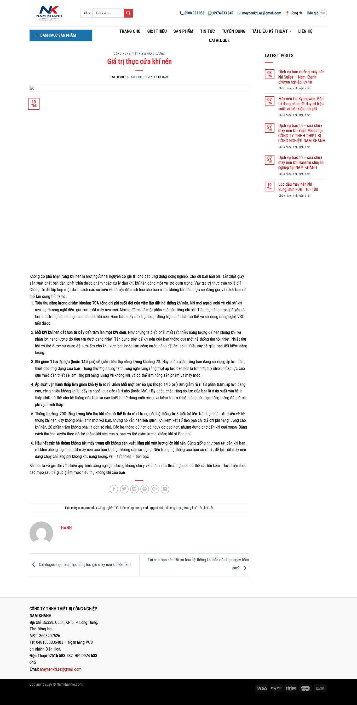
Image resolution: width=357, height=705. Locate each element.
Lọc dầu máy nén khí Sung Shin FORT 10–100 (298, 187)
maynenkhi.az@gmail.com (61, 669)
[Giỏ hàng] (323, 13)
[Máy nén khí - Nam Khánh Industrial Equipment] (51, 13)
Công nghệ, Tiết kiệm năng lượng (139, 53)
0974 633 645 (222, 13)
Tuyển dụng (233, 31)
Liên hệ (305, 31)
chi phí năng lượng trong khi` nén (181, 508)
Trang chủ (130, 31)
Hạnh (166, 77)
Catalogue (219, 40)
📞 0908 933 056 (191, 13)
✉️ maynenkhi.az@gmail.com (259, 13)
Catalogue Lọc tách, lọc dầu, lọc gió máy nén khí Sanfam (84, 564)
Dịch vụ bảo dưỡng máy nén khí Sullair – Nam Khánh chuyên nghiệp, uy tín (301, 76)
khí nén (209, 508)
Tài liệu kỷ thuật (270, 31)
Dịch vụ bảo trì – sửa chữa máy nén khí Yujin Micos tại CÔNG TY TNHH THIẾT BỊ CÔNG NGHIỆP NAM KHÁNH (301, 133)
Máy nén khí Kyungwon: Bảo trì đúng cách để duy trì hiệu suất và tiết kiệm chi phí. (301, 103)
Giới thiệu (157, 31)
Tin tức (207, 31)
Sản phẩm (183, 31)
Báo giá (312, 13)
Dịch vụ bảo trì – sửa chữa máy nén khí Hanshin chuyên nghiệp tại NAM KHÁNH (301, 162)
